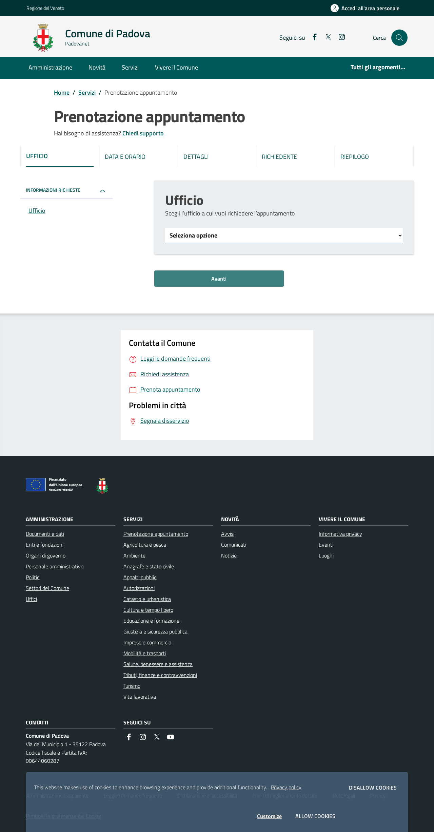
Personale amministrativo (54, 566)
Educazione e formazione (151, 621)
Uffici (31, 599)
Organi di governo (45, 555)
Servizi (130, 67)
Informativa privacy (340, 534)
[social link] (312, 37)
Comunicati (233, 545)
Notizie (229, 555)
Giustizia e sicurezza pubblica (155, 631)
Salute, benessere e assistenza (158, 664)
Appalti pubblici (140, 577)
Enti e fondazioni (44, 545)
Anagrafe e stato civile (148, 566)
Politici (33, 577)
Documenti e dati (45, 534)
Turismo (131, 686)
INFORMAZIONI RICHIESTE (53, 189)
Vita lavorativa (139, 697)
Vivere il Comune (176, 67)
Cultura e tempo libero (148, 610)
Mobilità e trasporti (144, 653)
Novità (96, 67)
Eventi (326, 545)
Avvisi (227, 534)
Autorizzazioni (139, 588)
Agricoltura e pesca (144, 545)
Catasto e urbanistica (147, 599)
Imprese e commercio (147, 642)
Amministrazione (50, 67)
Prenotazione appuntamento (155, 534)
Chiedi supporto (143, 133)
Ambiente (134, 555)
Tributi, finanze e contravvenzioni (160, 675)
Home (62, 92)
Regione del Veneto (45, 8)
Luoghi (326, 555)
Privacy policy (286, 787)
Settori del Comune (47, 588)
